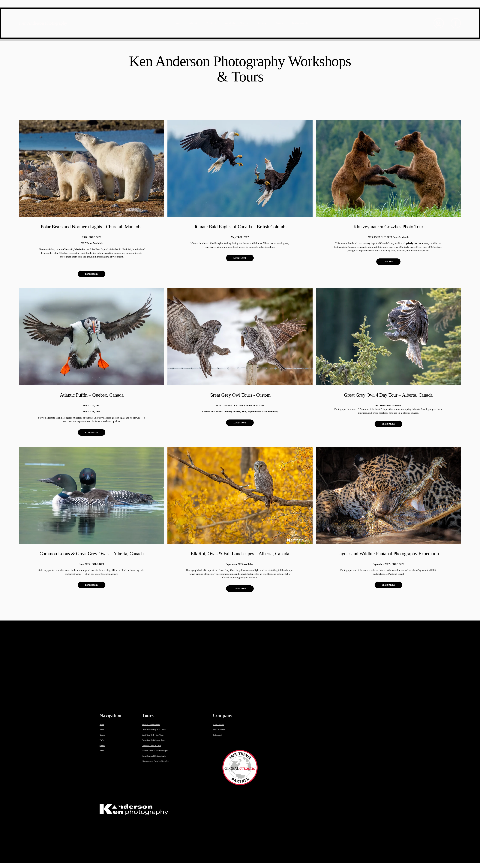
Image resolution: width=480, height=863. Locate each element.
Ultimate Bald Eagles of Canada (154, 730)
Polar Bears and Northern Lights (154, 756)
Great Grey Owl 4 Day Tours (153, 735)
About (193, 23)
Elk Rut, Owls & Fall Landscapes (155, 751)
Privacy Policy (218, 724)
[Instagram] (439, 23)
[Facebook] (456, 23)
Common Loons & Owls (151, 745)
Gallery (262, 23)
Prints (279, 23)
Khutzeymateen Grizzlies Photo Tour (156, 761)
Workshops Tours (236, 23)
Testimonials (300, 23)
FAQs (102, 740)
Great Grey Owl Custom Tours (153, 740)
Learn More (388, 262)
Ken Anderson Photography (43, 23)
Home (176, 23)
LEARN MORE (91, 274)
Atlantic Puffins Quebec (151, 724)
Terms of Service (219, 730)
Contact (211, 23)
